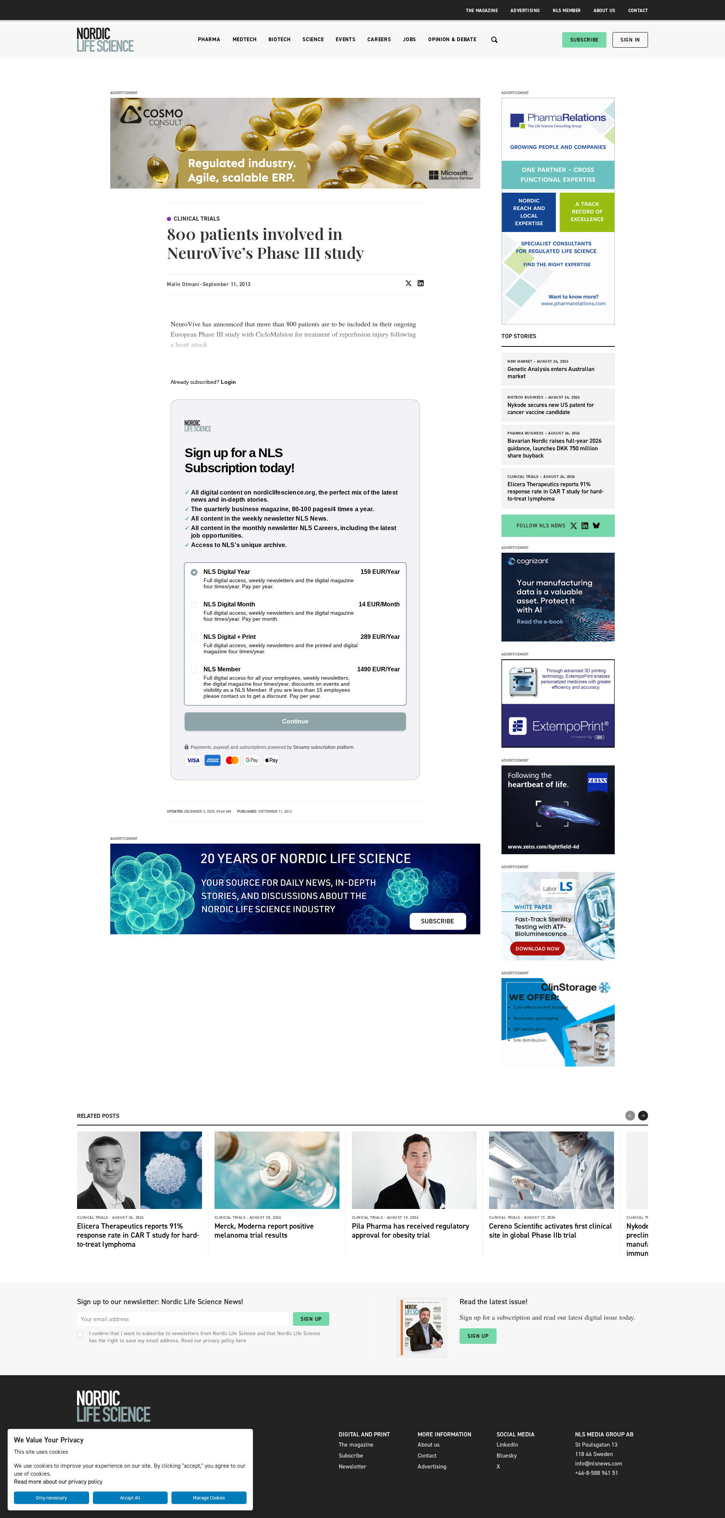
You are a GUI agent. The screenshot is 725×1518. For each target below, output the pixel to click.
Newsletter (352, 1466)
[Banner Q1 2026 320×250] (558, 746)
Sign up (311, 1319)
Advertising (525, 11)
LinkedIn (507, 1444)
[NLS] (105, 40)
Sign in (630, 39)
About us (429, 1444)
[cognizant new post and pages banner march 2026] (558, 639)
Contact (638, 11)
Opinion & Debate (452, 39)
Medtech (245, 39)
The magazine (356, 1444)
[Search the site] (494, 40)
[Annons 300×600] (558, 322)
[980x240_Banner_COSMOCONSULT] (295, 186)
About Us (604, 11)
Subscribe (584, 39)
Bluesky (507, 1455)
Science (313, 39)
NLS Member (567, 11)
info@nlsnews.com (598, 1463)
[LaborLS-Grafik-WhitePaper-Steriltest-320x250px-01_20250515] (558, 958)
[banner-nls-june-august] (295, 932)
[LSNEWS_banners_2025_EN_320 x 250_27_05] (558, 852)
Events (345, 39)
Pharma (209, 39)
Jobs (409, 39)
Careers (379, 39)
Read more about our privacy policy (58, 1482)
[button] (643, 1116)
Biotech (279, 39)
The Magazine (482, 11)
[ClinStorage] (558, 1064)
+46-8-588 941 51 (596, 1473)
